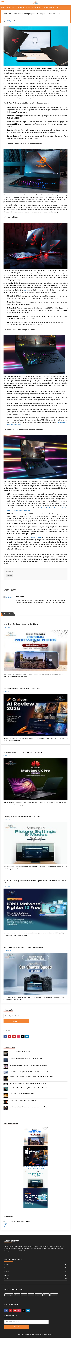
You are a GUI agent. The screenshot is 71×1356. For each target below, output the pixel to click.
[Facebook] (5, 1036)
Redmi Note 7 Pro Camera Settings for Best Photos (21, 624)
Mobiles (6, 620)
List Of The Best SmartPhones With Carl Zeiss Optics (26, 1058)
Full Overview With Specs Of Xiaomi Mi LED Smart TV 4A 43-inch (29, 1072)
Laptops (10, 17)
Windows (46, 1295)
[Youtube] (14, 1036)
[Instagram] (18, 1036)
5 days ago (7, 691)
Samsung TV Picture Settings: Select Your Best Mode (22, 816)
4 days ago (7, 627)
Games (17, 1295)
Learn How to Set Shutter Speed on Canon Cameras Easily (24, 947)
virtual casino (36, 537)
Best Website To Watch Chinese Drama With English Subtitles (28, 1065)
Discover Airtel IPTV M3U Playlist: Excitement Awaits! (26, 1052)
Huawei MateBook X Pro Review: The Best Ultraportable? (23, 752)
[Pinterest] (9, 1036)
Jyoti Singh (8, 21)
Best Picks (10, 7)
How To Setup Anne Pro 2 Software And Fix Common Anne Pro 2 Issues (32, 1076)
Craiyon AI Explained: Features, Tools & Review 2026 (22, 688)
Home (3, 7)
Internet (6, 684)
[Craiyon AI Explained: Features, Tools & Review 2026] (35, 1156)
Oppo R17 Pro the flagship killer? (20, 1221)
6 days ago (7, 755)
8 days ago (7, 886)
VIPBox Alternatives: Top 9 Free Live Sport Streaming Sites (28, 1083)
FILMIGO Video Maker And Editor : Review (23, 1100)
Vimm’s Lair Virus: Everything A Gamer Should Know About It (28, 1088)
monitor (26, 290)
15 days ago (7, 950)
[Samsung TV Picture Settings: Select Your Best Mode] (35, 1178)
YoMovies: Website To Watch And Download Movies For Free (28, 1107)
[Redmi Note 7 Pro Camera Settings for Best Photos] (35, 1136)
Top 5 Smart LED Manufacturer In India (22, 1094)
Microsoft (54, 1295)
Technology (7, 812)
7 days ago (7, 820)
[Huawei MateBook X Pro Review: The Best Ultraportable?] (35, 1167)
